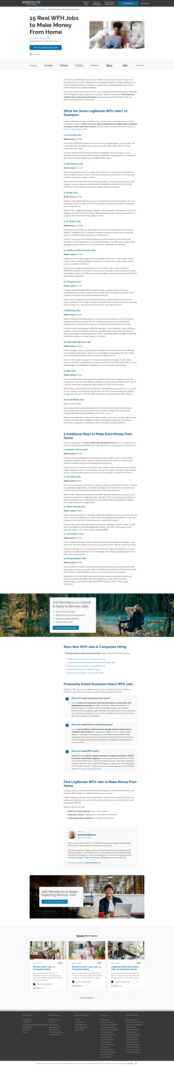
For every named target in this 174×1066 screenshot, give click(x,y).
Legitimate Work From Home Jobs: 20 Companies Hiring (125, 968)
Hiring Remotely (53, 1024)
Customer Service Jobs (77, 449)
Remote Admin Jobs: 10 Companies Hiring (44, 968)
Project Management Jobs (78, 342)
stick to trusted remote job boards (88, 769)
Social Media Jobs (75, 399)
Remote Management (81, 1027)
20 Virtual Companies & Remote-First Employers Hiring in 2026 (91, 662)
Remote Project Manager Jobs (134, 1024)
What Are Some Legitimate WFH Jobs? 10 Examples (44, 90)
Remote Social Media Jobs (133, 1034)
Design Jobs (71, 192)
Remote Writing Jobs (132, 1042)
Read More (38, 988)
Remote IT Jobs (105, 1047)
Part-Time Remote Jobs (132, 1052)
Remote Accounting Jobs (107, 1022)
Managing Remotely (54, 1027)
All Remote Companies (54, 1020)
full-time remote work (100, 713)
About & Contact (27, 1020)
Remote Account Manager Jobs (109, 1024)
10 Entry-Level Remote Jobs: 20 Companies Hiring (86, 659)
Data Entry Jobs (73, 477)
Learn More (130, 1063)
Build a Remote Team (81, 1024)
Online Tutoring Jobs (76, 506)
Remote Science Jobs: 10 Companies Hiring (84, 669)
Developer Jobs (73, 221)
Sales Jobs (71, 371)
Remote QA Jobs (130, 1027)
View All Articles (86, 998)
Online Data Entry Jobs (107, 1032)
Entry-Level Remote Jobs (133, 1044)
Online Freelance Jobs (132, 1047)
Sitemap (25, 1032)
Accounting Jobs (74, 135)
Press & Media (27, 1029)
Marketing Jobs (73, 310)
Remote (86, 3)
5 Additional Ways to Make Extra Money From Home (44, 96)
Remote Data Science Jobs (108, 1034)
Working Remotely (54, 1029)
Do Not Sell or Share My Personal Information (35, 1024)
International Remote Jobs (133, 1049)
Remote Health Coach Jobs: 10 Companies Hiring (86, 968)
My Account (145, 3)
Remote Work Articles (40, 115)
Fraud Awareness (27, 1027)
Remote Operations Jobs (132, 1020)
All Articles (77, 1020)
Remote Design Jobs (106, 1037)
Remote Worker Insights (56, 1032)
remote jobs (92, 124)
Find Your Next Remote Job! (46, 47)
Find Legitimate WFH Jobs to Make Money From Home (42, 109)
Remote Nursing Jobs (106, 1054)
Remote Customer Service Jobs (109, 1029)
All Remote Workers (54, 1034)
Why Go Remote (79, 1022)
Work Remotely (79, 1029)
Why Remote (52, 1022)
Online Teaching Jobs (132, 1037)
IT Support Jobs (73, 282)
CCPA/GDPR (26, 1022)
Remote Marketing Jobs (107, 1049)
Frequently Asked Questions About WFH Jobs (42, 103)
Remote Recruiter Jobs (132, 1029)
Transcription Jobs (74, 534)
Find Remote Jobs (104, 1020)
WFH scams (81, 756)
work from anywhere (104, 413)
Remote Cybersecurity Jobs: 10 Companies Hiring (86, 666)
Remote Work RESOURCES (110, 3)
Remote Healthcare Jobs (107, 1044)
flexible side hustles (120, 713)
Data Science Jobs (74, 164)
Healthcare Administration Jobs (81, 250)
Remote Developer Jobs (107, 1039)
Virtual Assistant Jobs (76, 558)
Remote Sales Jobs (131, 1032)
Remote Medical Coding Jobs (109, 1052)
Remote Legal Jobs (106, 1057)
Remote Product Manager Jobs (134, 1022)
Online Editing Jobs (106, 1042)
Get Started (128, 3)
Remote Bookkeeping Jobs (108, 1027)
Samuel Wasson (37, 41)
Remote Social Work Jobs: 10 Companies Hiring (85, 673)
